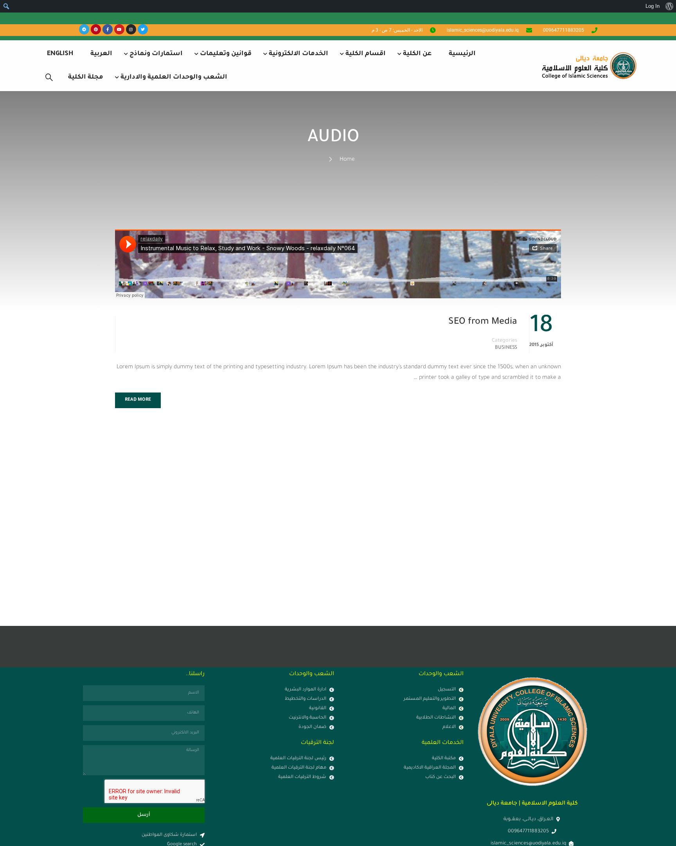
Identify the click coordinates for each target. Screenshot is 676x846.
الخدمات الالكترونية (298, 53)
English (60, 53)
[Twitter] (143, 29)
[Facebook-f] (107, 29)
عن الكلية (417, 53)
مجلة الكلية (85, 77)
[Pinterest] (96, 29)
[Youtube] (119, 29)
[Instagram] (131, 29)
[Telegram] (84, 29)
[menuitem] (669, 6)
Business (506, 348)
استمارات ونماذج (156, 53)
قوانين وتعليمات (226, 53)
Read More (138, 400)
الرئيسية (462, 53)
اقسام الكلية (365, 53)
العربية (101, 53)
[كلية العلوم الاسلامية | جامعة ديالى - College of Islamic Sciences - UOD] (588, 65)
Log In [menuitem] (652, 6)
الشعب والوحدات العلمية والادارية (173, 77)
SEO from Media (482, 322)
